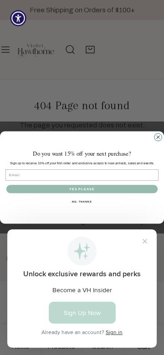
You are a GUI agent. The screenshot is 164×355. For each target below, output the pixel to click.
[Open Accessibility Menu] (18, 18)
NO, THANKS (82, 201)
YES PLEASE (82, 189)
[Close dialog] (158, 137)
